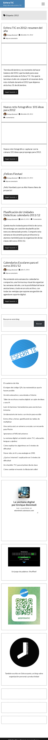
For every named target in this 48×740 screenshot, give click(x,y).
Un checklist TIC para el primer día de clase (20, 465)
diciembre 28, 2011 (27, 114)
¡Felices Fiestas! (13, 173)
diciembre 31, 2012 (27, 35)
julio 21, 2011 (25, 270)
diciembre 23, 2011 (27, 178)
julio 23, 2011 (25, 219)
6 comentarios (10, 117)
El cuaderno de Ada (11, 383)
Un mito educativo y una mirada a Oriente (19, 395)
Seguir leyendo (11, 92)
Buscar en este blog (11, 319)
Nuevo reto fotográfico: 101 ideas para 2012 (23, 108)
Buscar (39, 324)
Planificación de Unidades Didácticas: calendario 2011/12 (21, 213)
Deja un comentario (12, 38)
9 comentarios (37, 219)
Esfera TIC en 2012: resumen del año (22, 29)
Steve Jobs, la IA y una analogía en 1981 (19, 453)
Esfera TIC (8, 2)
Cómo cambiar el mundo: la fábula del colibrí (20, 469)
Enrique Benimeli (12, 35)
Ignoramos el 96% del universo (15, 434)
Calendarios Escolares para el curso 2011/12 (20, 264)
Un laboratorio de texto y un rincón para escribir (22, 414)
